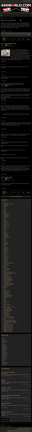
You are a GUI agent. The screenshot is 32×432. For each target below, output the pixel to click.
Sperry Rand (6, 253)
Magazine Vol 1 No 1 (8, 325)
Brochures (5, 202)
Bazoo (5, 210)
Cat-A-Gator (6, 216)
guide (4, 350)
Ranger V (6, 241)
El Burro (5, 221)
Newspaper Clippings (8, 279)
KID (4, 303)
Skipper (5, 249)
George (8, 178)
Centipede (6, 217)
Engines (5, 267)
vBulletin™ (23, 429)
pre (3, 361)
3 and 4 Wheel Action (8, 272)
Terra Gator (6, 257)
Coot (5, 218)
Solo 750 (5, 251)
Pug (4, 239)
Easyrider (6, 220)
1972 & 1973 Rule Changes (9, 320)
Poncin (5, 238)
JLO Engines (6, 302)
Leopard (5, 230)
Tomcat (5, 259)
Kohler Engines (7, 304)
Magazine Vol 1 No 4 (8, 329)
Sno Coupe (6, 250)
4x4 (3, 337)
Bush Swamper (7, 213)
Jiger (5, 228)
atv (3, 343)
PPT (5, 240)
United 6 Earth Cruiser (8, 263)
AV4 (4, 209)
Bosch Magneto (7, 291)
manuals (4, 355)
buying (4, 346)
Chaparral (6, 293)
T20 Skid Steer (7, 315)
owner (4, 358)
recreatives (5, 362)
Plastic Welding (7, 307)
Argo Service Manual (6, 403)
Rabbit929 (9, 45)
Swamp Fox (6, 256)
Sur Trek (5, 255)
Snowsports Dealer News (9, 284)
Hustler (5, 226)
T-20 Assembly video (6, 177)
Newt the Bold (7, 237)
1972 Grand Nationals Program (10, 321)
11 (19, 39)
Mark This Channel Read (16, 196)
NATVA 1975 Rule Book (9, 324)
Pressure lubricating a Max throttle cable (12, 84)
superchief (5, 363)
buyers (4, 345)
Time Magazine (7, 285)
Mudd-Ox (6, 234)
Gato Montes (6, 222)
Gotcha (5, 297)
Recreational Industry (8, 283)
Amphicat (6, 204)
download (5, 348)
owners (4, 359)
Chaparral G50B (7, 294)
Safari (5, 245)
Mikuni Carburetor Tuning (9, 306)
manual (4, 354)
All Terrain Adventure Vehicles (10, 273)
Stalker (5, 254)
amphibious (5, 341)
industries (5, 352)
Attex (5, 208)
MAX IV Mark (9, 85)
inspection (5, 353)
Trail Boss (6, 262)
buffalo (4, 344)
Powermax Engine (7, 309)
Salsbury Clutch (7, 311)
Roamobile (6, 243)
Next (28, 39)
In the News (6, 323)
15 (23, 39)
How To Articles (6, 265)
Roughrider (6, 244)
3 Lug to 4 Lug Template (9, 316)
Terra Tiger (6, 258)
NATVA (4, 319)
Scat (5, 246)
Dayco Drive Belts (7, 296)
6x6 (3, 339)
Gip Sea (5, 224)
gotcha (4, 349)
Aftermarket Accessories (9, 203)
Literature (5, 271)
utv (3, 364)
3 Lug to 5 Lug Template (9, 318)
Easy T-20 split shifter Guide (8, 43)
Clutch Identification (8, 295)
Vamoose (6, 264)
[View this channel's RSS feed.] (20, 20)
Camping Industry (7, 276)
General (5, 266)
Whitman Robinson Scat (7, 412)
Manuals (4, 286)
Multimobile (6, 235)
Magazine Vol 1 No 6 (8, 330)
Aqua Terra (6, 206)
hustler (4, 351)
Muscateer (6, 236)
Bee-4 (5, 212)
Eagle (5, 219)
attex (4, 342)
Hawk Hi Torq (6, 225)
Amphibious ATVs (7, 274)
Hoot (5, 299)
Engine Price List (7, 277)
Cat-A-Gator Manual (21, 135)
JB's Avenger (6, 227)
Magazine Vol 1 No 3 (8, 328)
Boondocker (6, 215)
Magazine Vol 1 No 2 (8, 327)
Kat (4, 229)
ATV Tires (6, 275)
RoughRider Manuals (8, 310)
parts (4, 360)
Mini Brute (6, 232)
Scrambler (6, 247)
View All (5, 419)
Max (4, 231)
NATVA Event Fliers (8, 331)
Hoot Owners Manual (6, 387)
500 (3, 340)
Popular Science (7, 281)
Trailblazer (6, 260)
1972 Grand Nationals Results (10, 322)
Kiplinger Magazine (8, 278)
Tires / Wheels (7, 268)
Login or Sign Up (26, 0)
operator (4, 357)
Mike (4, 381)
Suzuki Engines (7, 313)
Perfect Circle (6, 282)
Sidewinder (6, 248)
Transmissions (7, 269)
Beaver (5, 211)
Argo (5, 207)
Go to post (3, 61)
